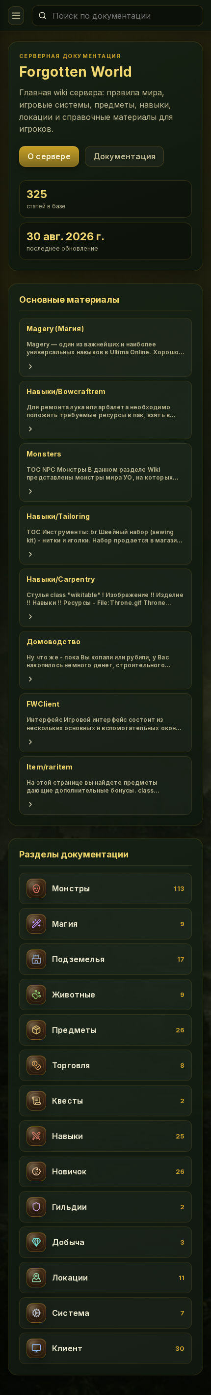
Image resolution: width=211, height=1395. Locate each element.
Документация (124, 156)
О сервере (49, 156)
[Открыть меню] (16, 15)
